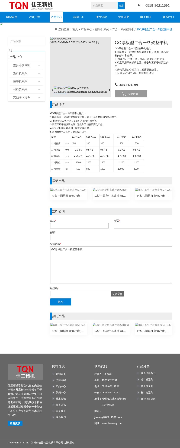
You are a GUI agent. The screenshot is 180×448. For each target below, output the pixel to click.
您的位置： (65, 29)
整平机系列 (102, 29)
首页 (75, 29)
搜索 (121, 5)
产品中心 (86, 29)
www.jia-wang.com (112, 423)
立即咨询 (133, 93)
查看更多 (15, 423)
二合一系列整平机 (123, 29)
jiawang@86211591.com (108, 417)
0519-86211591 (157, 5)
